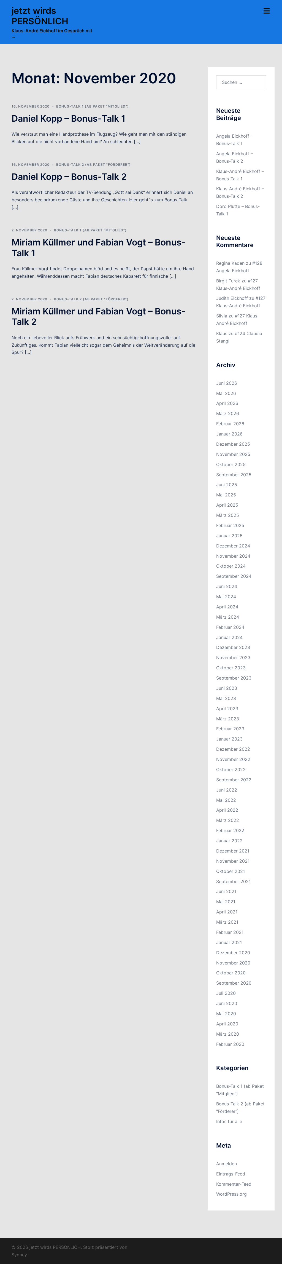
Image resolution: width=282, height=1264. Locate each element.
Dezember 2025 (233, 444)
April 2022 (227, 810)
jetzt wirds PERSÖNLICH (40, 15)
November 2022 (233, 759)
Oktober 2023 (231, 667)
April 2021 (226, 912)
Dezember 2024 (233, 546)
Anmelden (226, 1163)
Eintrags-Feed (230, 1174)
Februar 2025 (230, 525)
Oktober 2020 (231, 973)
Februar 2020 (230, 1044)
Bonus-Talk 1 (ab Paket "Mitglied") (92, 106)
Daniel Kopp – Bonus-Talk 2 (69, 176)
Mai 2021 (225, 901)
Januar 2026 (229, 434)
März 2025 (227, 515)
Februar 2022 (230, 830)
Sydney (19, 1254)
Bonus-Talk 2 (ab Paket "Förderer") (93, 164)
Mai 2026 (226, 393)
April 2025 (227, 505)
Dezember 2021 (232, 851)
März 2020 (227, 1034)
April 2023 (227, 708)
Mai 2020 (226, 1013)
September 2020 (233, 983)
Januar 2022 (229, 840)
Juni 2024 (226, 586)
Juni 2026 (226, 383)
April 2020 (227, 1024)
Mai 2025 (226, 495)
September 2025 (233, 474)
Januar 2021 (229, 942)
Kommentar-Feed (233, 1184)
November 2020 (233, 963)
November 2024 (233, 556)
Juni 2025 (226, 484)
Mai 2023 (226, 698)
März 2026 (227, 413)
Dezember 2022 (233, 749)
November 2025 (233, 454)
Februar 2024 (230, 627)
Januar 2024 (229, 637)
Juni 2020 (226, 1003)
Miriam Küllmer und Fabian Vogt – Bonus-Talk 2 (99, 316)
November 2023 (233, 657)
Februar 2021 (229, 932)
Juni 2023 (226, 688)
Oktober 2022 (231, 769)
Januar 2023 (229, 739)
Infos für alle (229, 1121)
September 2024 (233, 576)
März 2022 (227, 820)
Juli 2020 (226, 993)
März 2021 (227, 922)
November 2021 (233, 861)
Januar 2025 (229, 535)
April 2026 (227, 403)
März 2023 (227, 718)
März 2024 (227, 617)
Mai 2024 (226, 596)
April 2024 (227, 607)
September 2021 (233, 881)
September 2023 (233, 678)
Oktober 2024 (231, 566)
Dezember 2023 (233, 647)
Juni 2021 (226, 891)
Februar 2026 (230, 423)
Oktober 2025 (231, 464)
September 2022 (233, 779)
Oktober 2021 (230, 871)
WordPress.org (231, 1194)
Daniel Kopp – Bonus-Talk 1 (68, 118)
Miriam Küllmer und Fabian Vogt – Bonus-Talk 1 (99, 247)
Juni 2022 (226, 790)
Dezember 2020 (233, 952)
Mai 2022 (226, 800)
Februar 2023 (230, 728)
